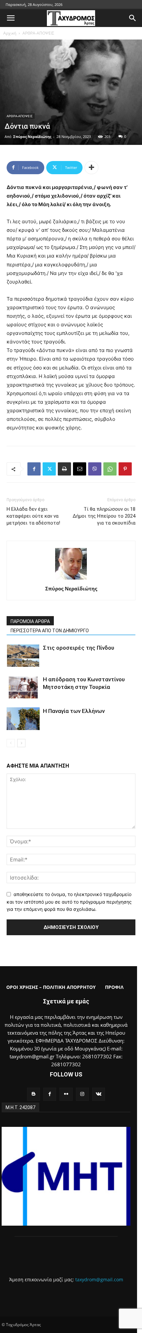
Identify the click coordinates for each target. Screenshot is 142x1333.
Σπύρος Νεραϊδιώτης (32, 136)
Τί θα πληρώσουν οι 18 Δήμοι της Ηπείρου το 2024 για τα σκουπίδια (104, 516)
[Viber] (94, 469)
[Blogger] (33, 1094)
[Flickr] (65, 1094)
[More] (91, 167)
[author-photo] (71, 579)
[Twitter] (49, 469)
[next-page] (21, 743)
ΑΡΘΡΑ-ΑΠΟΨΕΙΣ (38, 33)
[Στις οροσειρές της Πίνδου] (23, 655)
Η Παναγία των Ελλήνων (74, 711)
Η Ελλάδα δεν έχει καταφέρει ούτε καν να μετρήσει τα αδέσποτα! (33, 516)
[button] (10, 18)
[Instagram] (82, 1094)
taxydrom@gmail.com (99, 1279)
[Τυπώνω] (64, 469)
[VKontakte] (98, 1094)
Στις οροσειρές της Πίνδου (78, 647)
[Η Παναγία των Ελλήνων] (23, 718)
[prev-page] (11, 743)
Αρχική (9, 33)
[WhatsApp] (110, 469)
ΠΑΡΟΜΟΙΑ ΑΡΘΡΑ (30, 621)
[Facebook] (34, 469)
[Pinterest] (125, 469)
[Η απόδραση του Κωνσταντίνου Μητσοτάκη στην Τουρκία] (23, 687)
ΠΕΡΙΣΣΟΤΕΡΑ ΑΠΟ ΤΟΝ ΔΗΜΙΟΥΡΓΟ (50, 630)
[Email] (79, 469)
